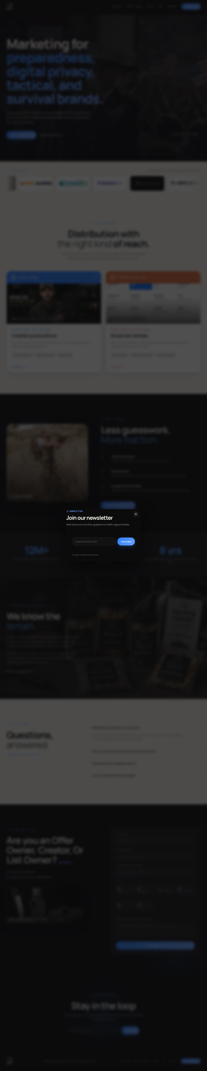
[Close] (135, 514)
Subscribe (126, 541)
